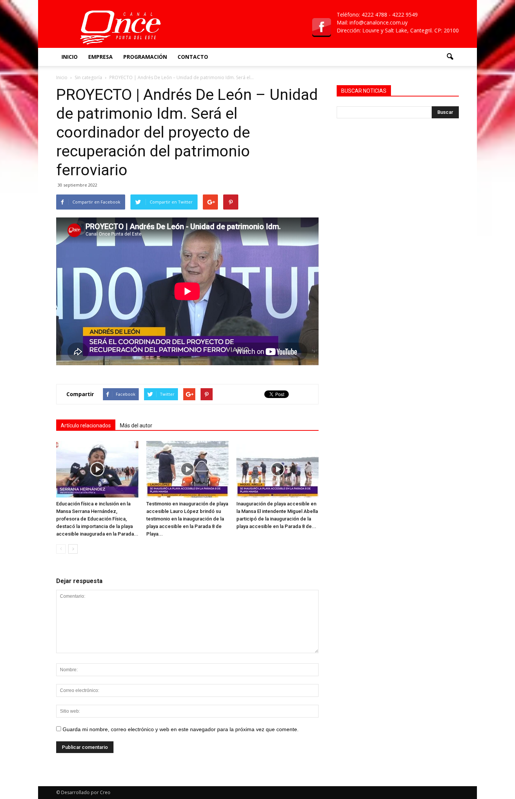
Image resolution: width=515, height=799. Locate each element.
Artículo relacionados (86, 425)
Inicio (69, 56)
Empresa (100, 56)
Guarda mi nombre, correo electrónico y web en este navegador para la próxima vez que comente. (181, 729)
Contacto (193, 56)
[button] (450, 57)
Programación (145, 56)
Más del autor (136, 425)
